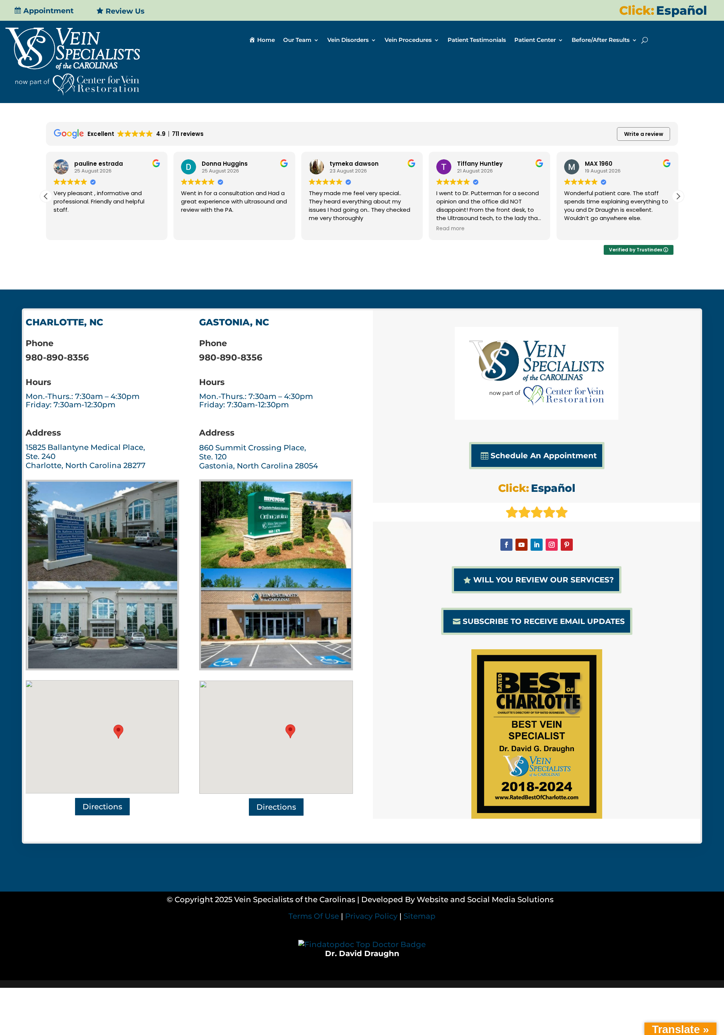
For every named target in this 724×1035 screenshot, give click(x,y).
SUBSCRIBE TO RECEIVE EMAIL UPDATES (544, 621)
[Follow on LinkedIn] (537, 545)
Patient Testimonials (477, 40)
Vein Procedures (408, 40)
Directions (102, 806)
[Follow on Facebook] (506, 545)
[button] (678, 196)
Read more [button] (450, 228)
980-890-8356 (57, 357)
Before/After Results (601, 40)
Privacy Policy (371, 916)
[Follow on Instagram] (552, 545)
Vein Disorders (348, 40)
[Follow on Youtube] (521, 545)
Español (681, 10)
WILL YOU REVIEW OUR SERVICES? (543, 579)
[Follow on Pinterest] (567, 545)
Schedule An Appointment (544, 455)
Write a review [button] (643, 134)
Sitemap (419, 916)
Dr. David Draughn (362, 953)
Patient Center (535, 40)
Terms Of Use (313, 916)
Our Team (297, 40)
